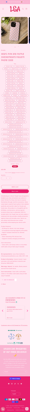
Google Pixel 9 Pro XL (10, 100)
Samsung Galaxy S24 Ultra (15, 131)
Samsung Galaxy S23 (7, 134)
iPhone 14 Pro (10, 76)
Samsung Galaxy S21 (7, 143)
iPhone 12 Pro (19, 85)
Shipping (13, 172)
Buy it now (15, 191)
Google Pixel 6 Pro (20, 105)
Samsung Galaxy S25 (20, 122)
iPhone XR (14, 93)
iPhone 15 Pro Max (11, 73)
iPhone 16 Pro (9, 66)
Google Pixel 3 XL (20, 112)
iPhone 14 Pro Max (11, 78)
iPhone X (7, 93)
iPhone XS (22, 93)
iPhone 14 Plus (19, 76)
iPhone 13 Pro (20, 80)
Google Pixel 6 (8, 105)
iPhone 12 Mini (10, 85)
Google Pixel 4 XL (9, 112)
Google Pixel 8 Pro (10, 102)
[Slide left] (11, 46)
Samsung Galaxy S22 (7, 139)
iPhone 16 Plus (15, 68)
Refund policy (9, 407)
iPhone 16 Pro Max (19, 66)
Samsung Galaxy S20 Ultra (15, 153)
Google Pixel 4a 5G (20, 110)
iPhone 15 (23, 68)
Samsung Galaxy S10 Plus (15, 160)
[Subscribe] (25, 371)
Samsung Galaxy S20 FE (9, 156)
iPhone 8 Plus (23, 95)
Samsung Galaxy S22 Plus (21, 139)
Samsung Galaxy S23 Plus (21, 134)
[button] (3, 9)
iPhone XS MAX (6, 95)
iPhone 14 (20, 73)
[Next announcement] (27, 2)
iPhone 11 (21, 88)
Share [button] (4, 284)
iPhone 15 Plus (19, 71)
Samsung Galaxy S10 (22, 156)
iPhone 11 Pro (9, 90)
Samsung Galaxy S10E (15, 158)
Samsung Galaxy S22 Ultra (15, 141)
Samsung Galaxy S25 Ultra (15, 126)
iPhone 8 (15, 95)
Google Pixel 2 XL (10, 119)
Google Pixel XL (9, 122)
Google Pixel (21, 119)
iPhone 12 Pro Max (11, 88)
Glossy (15, 166)
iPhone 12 (20, 83)
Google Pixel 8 (21, 100)
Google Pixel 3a (20, 114)
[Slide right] (18, 46)
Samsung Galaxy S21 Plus (21, 143)
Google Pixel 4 (20, 107)
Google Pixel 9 (8, 97)
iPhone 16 (6, 68)
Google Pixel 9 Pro (20, 97)
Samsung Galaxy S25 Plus (15, 124)
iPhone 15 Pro (10, 71)
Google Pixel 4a (9, 110)
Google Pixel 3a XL (10, 117)
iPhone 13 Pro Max (11, 83)
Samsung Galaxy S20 (22, 148)
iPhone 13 (20, 78)
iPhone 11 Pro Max (19, 90)
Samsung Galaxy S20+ (15, 151)
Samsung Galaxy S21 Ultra (15, 146)
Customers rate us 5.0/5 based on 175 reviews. (14, 325)
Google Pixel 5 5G (10, 107)
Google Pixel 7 (21, 102)
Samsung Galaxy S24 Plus (21, 129)
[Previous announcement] (2, 2)
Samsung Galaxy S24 (7, 129)
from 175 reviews (10, 302)
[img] (16, 300)
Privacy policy (17, 407)
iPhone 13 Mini (10, 80)
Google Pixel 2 (20, 117)
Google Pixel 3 (9, 114)
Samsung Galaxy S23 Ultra (15, 136)
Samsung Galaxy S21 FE (8, 148)
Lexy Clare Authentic (14, 405)
